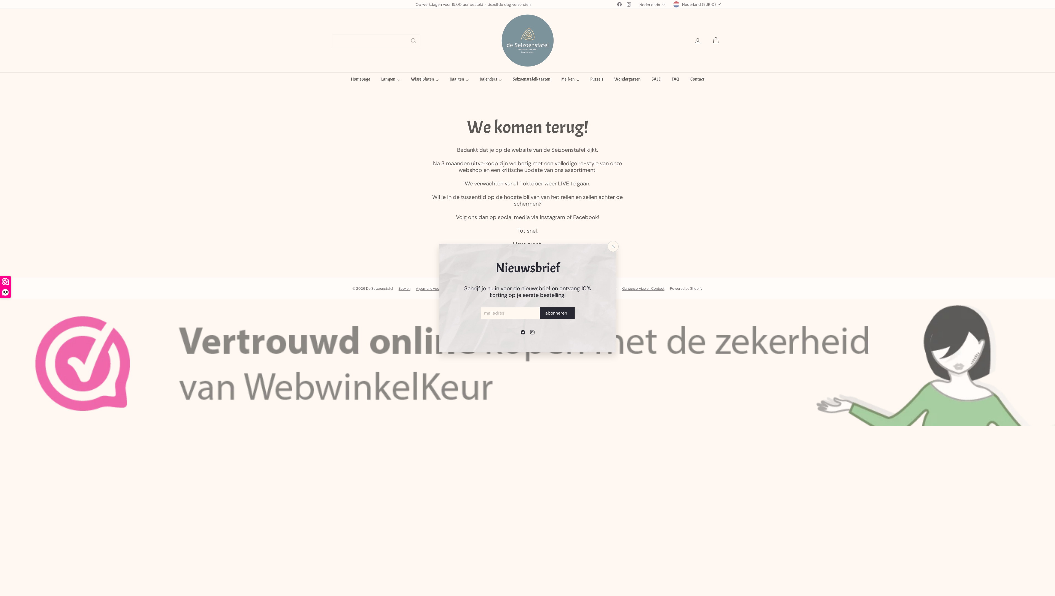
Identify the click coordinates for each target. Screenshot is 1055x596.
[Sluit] (613, 246)
